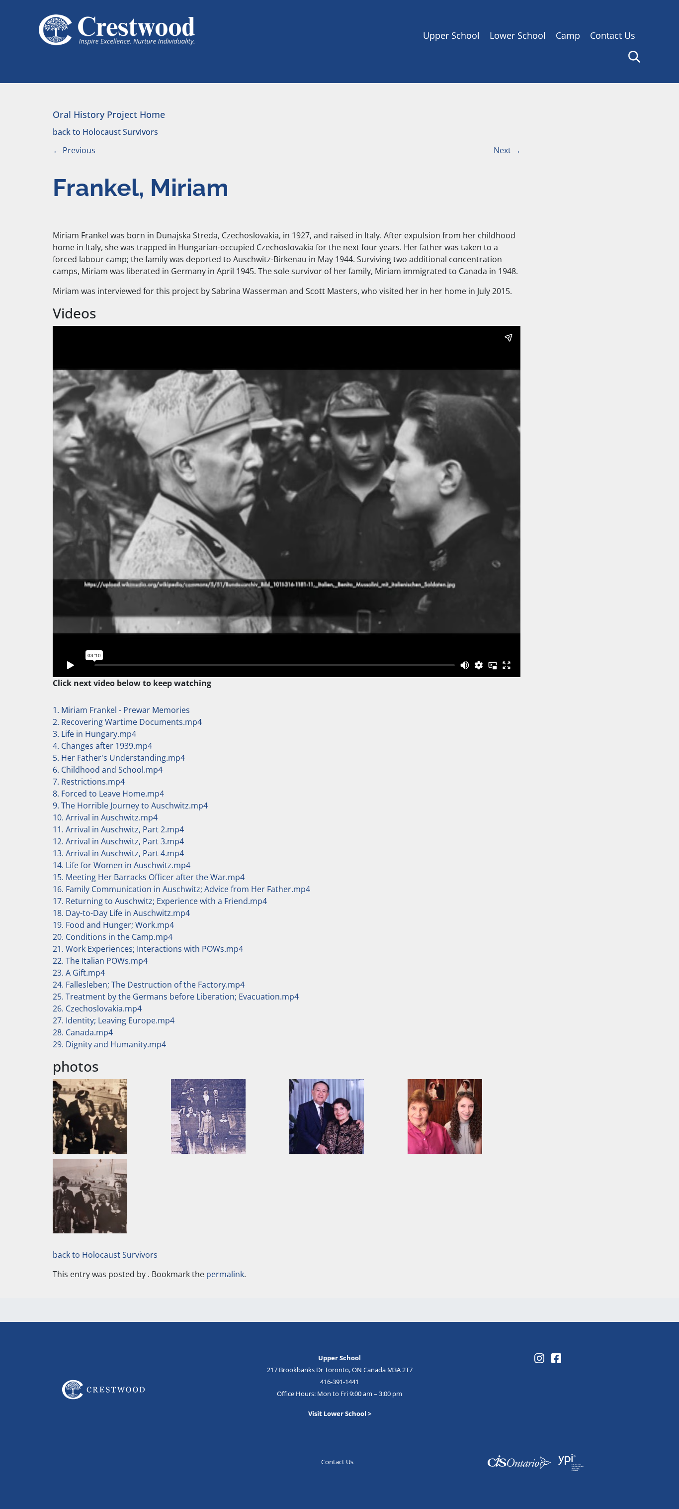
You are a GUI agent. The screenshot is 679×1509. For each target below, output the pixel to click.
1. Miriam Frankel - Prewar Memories (121, 709)
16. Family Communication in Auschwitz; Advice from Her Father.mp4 (181, 889)
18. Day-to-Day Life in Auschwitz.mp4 (121, 912)
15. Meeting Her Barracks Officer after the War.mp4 (149, 877)
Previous (74, 150)
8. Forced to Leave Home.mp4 (108, 793)
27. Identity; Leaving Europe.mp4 (113, 1020)
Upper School (451, 35)
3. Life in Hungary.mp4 (94, 733)
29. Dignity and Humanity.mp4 (109, 1044)
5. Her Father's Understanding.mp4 (119, 757)
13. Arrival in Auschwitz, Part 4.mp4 (118, 853)
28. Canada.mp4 (83, 1032)
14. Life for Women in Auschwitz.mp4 (121, 865)
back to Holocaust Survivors (105, 131)
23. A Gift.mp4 (79, 972)
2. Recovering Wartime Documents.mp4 (127, 721)
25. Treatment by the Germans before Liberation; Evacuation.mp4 (176, 996)
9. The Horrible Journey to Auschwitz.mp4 (130, 805)
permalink (225, 1274)
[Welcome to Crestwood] (117, 29)
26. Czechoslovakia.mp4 (97, 1008)
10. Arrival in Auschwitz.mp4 (105, 817)
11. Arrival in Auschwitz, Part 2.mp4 (118, 829)
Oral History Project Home (109, 114)
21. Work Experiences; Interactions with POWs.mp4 (148, 948)
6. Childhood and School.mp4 (108, 769)
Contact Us (612, 35)
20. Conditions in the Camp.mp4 (112, 936)
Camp (568, 35)
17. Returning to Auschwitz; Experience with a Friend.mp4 (160, 901)
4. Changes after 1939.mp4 (102, 745)
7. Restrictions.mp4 (89, 781)
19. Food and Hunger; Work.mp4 (113, 924)
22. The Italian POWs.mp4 (100, 960)
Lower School (518, 35)
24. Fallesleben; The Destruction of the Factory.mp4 (149, 984)
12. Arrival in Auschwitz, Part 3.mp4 (118, 841)
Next (507, 150)
